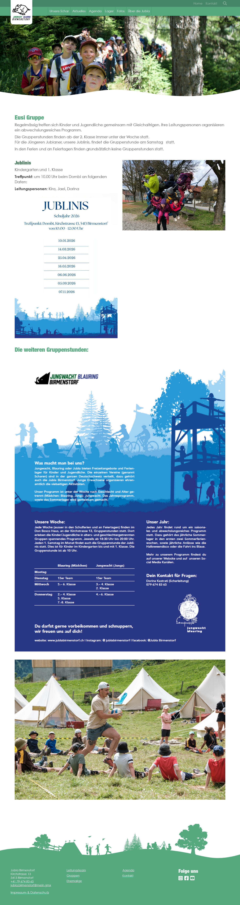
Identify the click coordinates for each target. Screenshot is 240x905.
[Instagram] (180, 878)
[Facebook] (186, 878)
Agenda (95, 11)
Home (197, 3)
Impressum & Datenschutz (30, 892)
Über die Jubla (139, 11)
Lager (109, 11)
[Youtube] (192, 878)
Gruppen (73, 875)
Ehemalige (74, 881)
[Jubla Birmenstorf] (21, 12)
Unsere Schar (59, 11)
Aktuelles (79, 11)
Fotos (121, 11)
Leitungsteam (76, 870)
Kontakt (211, 3)
